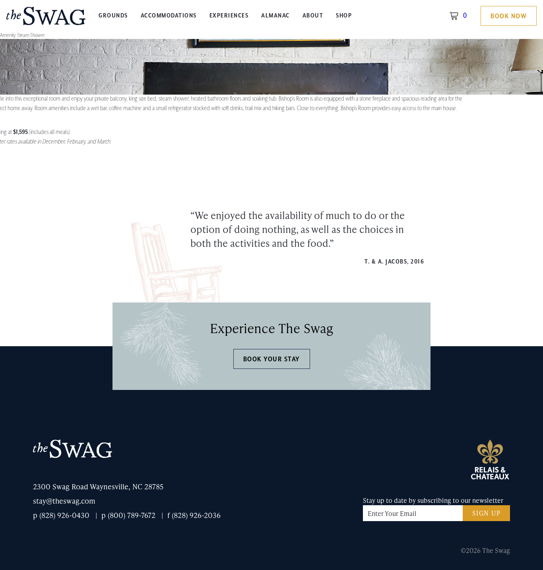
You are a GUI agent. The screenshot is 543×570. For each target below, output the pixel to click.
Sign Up (486, 513)
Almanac (275, 15)
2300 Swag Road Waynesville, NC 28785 (98, 486)
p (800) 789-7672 (128, 515)
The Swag (46, 19)
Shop (344, 15)
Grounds (113, 15)
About (313, 15)
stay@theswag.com (64, 501)
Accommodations (169, 15)
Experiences (229, 15)
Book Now (509, 16)
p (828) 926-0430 (61, 515)
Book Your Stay (271, 359)
